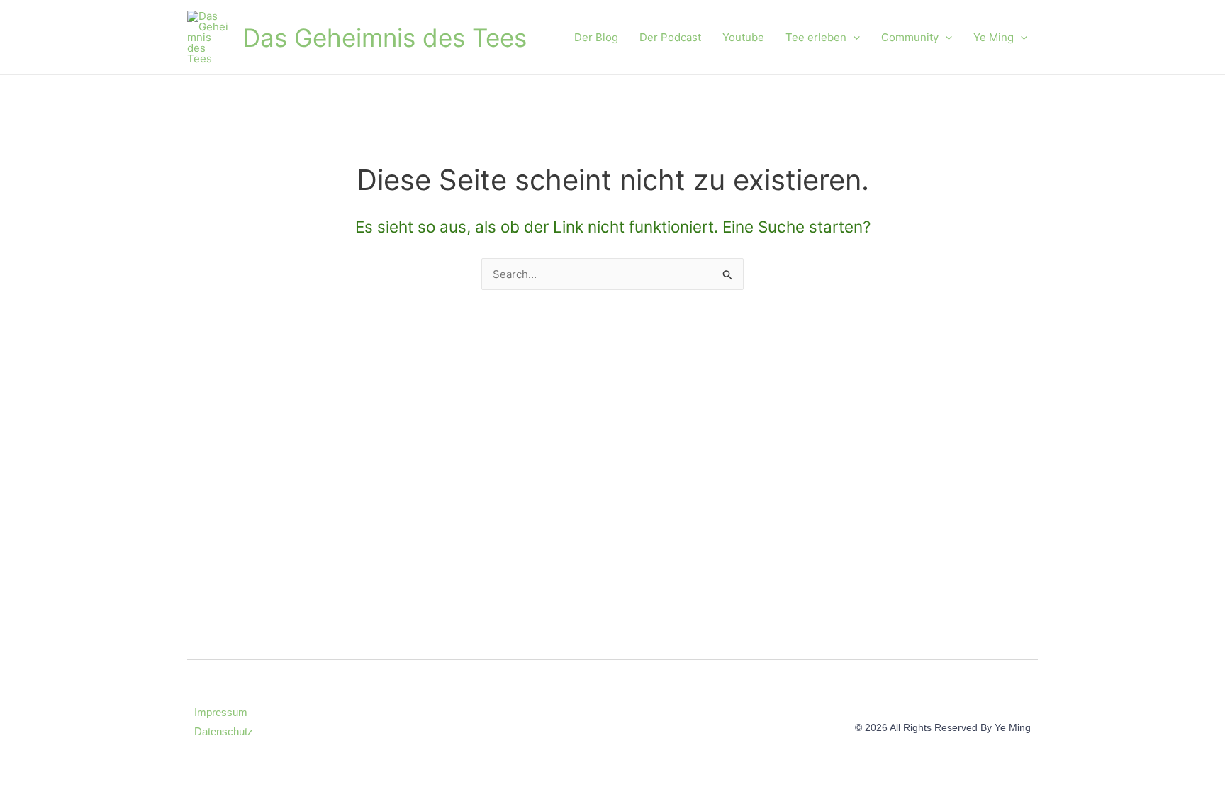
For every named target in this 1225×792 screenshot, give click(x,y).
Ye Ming (993, 37)
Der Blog (596, 37)
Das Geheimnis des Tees (384, 37)
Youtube (743, 37)
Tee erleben (815, 37)
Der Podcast (670, 37)
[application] (853, 37)
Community (910, 37)
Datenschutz (223, 731)
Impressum (220, 712)
